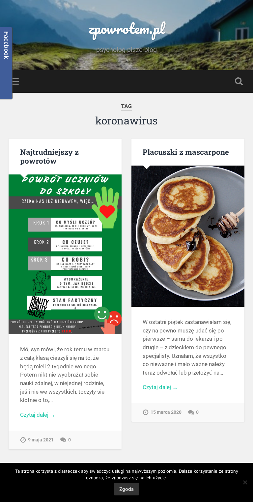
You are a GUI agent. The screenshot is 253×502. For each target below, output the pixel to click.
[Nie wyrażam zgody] (244, 482)
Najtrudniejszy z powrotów (49, 156)
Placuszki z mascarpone (186, 152)
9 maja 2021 (41, 440)
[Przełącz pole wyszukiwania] (239, 81)
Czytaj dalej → (37, 414)
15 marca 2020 (166, 412)
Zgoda (126, 489)
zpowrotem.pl (126, 28)
